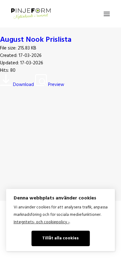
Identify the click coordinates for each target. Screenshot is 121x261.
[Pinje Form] (31, 13)
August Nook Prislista (35, 40)
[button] (106, 14)
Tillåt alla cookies (60, 238)
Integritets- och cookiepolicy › (41, 222)
